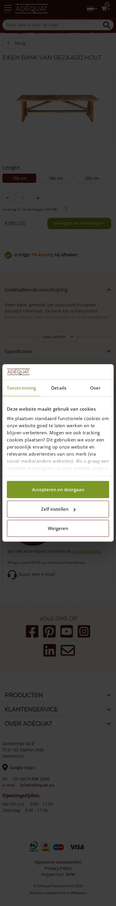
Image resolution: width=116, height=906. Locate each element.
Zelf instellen (54, 509)
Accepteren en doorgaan (58, 490)
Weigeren (58, 529)
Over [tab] (95, 388)
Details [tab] (58, 388)
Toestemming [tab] (21, 388)
